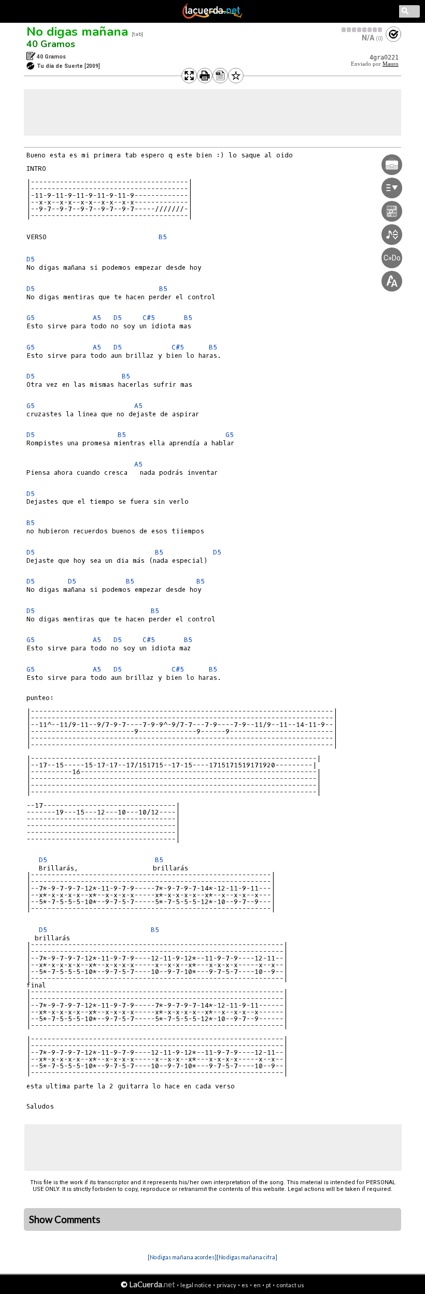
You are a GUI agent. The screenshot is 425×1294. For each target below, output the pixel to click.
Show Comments (65, 1219)
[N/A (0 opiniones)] (362, 29)
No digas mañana (77, 31)
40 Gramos (50, 44)
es (245, 1285)
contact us (290, 1285)
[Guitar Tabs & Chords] (212, 16)
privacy (226, 1285)
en (257, 1285)
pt (268, 1285)
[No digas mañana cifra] (247, 1257)
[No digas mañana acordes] (182, 1257)
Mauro (390, 64)
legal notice (195, 1285)
